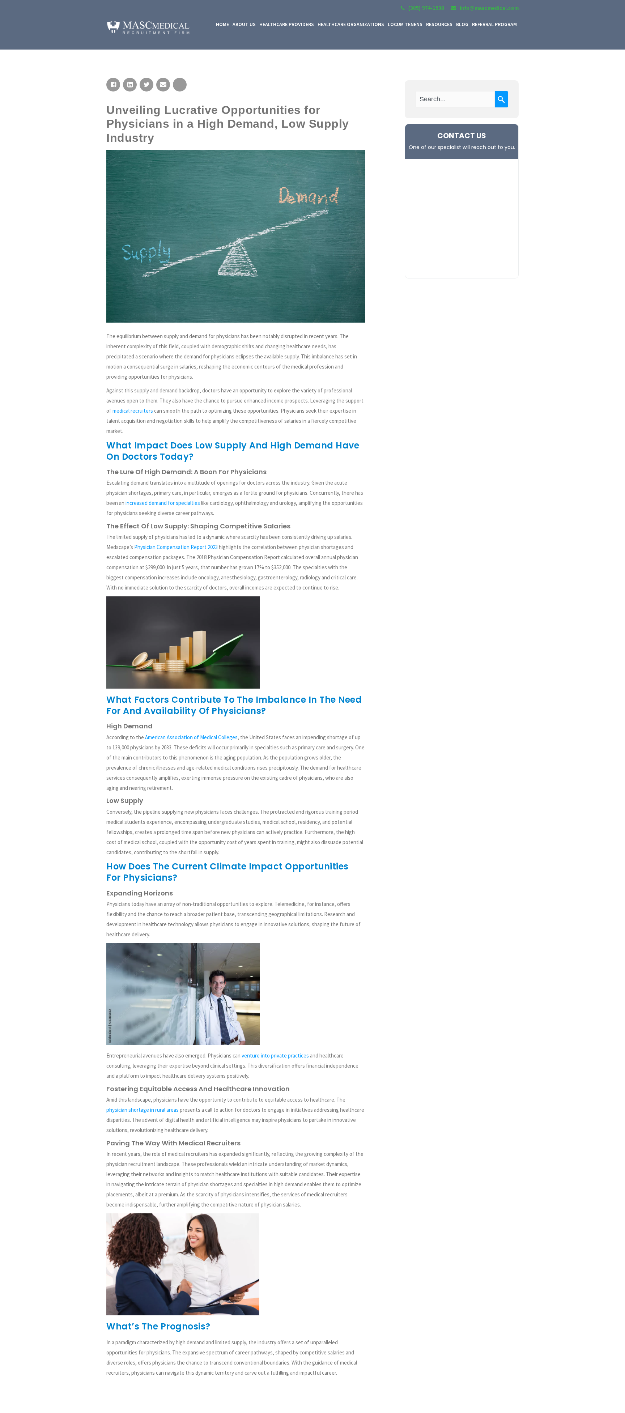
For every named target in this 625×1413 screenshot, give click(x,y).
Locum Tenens (405, 24)
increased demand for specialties (163, 502)
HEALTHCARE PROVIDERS (286, 24)
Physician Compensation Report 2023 (176, 547)
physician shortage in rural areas (142, 1109)
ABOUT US (244, 24)
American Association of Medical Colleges (191, 737)
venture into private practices (275, 1055)
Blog (462, 24)
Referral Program (494, 24)
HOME (222, 24)
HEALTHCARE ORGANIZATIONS (351, 24)
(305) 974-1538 (426, 8)
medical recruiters (132, 410)
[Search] (501, 99)
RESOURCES (439, 24)
